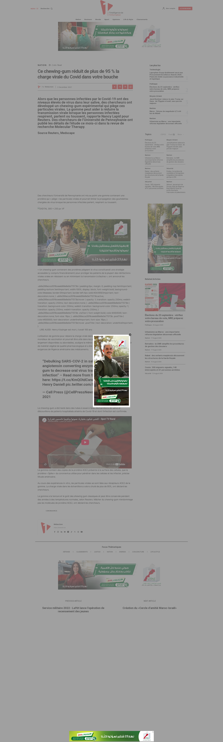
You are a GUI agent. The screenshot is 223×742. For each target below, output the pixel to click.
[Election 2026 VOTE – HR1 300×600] (111, 405)
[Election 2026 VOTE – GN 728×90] (111, 741)
